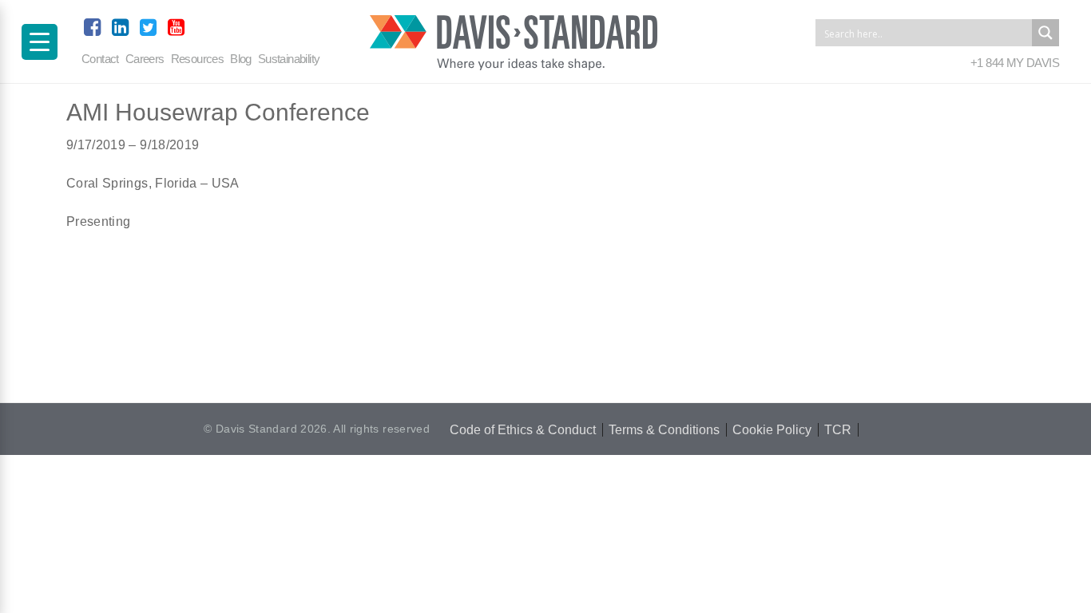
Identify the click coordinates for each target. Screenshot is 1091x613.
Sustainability (289, 58)
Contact (100, 58)
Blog (241, 58)
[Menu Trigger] (40, 42)
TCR (837, 430)
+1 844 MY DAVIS (1014, 62)
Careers (145, 58)
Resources (197, 58)
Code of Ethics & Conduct (523, 430)
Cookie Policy (771, 430)
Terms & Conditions (664, 430)
